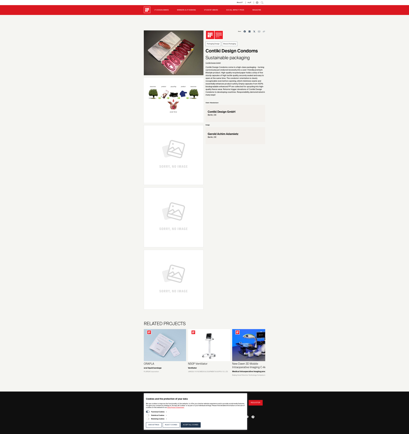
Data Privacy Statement (175, 407)
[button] (257, 2)
